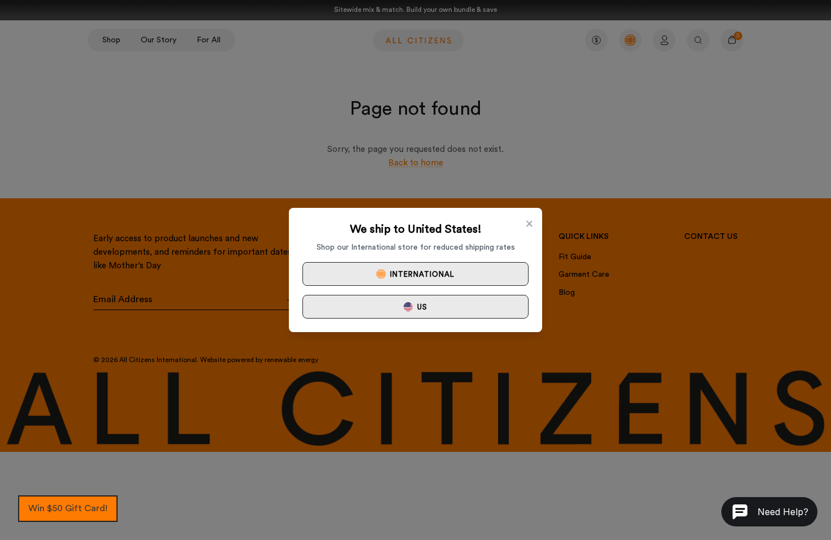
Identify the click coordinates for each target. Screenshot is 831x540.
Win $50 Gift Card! (67, 508)
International (422, 274)
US (422, 307)
